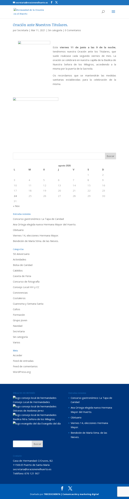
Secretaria (19, 331)
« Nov (16, 206)
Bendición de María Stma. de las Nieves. (36, 241)
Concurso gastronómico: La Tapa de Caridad (38, 219)
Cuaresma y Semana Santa (28, 303)
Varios (16, 342)
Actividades (19, 259)
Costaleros (19, 298)
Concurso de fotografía (26, 281)
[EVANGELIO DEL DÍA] (27, 423)
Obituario (18, 230)
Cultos (16, 309)
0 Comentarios (73, 30)
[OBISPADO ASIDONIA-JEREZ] (34, 406)
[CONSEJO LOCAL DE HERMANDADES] (34, 397)
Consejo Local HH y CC (26, 287)
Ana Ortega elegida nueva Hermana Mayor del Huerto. (44, 224)
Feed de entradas (23, 360)
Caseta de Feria (22, 276)
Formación (19, 314)
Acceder (17, 355)
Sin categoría (55, 30)
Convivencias (20, 292)
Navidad (17, 325)
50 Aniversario (21, 254)
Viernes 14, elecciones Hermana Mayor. (36, 235)
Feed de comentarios (25, 366)
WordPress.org (22, 371)
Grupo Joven (20, 320)
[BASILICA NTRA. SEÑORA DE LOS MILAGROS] (34, 415)
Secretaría (22, 30)
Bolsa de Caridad (22, 265)
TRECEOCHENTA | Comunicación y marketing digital (71, 494)
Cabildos (18, 270)
